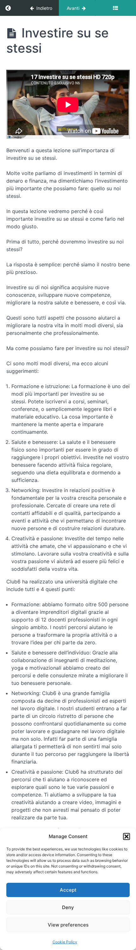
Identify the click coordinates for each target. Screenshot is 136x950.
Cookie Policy (65, 942)
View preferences (68, 925)
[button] (126, 836)
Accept (68, 890)
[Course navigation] (115, 8)
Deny (68, 907)
